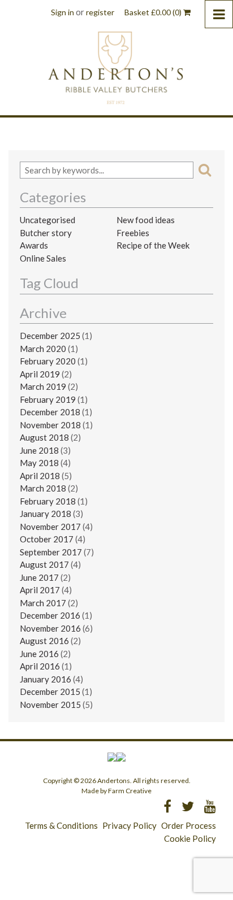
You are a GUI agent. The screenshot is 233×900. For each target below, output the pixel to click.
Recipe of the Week (152, 245)
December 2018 (50, 412)
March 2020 (43, 349)
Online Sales (43, 258)
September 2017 (51, 552)
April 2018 (40, 476)
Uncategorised (47, 220)
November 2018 (50, 425)
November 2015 (50, 704)
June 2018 (39, 450)
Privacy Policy (129, 825)
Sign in (62, 12)
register (100, 12)
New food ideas (145, 220)
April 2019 (40, 374)
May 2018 (39, 463)
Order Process (188, 825)
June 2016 (39, 654)
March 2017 (43, 603)
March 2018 (43, 488)
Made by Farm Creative (116, 790)
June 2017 (39, 577)
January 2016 (45, 679)
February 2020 (48, 361)
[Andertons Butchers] (117, 67)
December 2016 (50, 615)
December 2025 (50, 336)
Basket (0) (153, 12)
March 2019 (43, 386)
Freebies (132, 233)
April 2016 (40, 666)
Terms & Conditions (61, 825)
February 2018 (48, 501)
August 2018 (44, 437)
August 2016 (44, 641)
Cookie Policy (190, 838)
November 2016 (50, 628)
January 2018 (45, 513)
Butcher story (46, 233)
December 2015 (50, 691)
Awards (34, 245)
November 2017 (50, 526)
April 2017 (40, 590)
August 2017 (44, 564)
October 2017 (47, 539)
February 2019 (48, 399)
